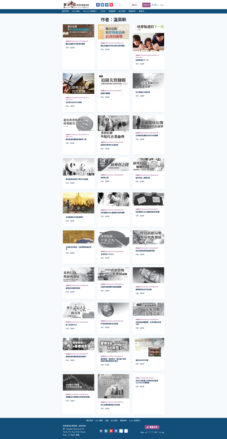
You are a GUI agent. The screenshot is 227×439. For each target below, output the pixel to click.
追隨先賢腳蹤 (105, 93)
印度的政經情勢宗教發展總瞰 (111, 287)
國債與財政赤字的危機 (144, 289)
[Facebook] (98, 5)
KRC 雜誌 (76, 11)
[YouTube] (111, 5)
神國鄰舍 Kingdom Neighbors (111, 91)
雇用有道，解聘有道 (143, 178)
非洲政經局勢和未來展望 (109, 324)
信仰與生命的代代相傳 (74, 102)
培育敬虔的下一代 (142, 60)
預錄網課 (112, 11)
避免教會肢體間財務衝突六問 (76, 139)
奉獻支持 (146, 5)
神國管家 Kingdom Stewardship (77, 41)
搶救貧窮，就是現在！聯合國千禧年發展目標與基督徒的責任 (113, 360)
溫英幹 (72, 48)
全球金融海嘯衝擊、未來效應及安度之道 (148, 323)
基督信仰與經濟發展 (73, 288)
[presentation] (78, 30)
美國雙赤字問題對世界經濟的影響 (78, 397)
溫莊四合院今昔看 (142, 360)
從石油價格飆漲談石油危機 (110, 405)
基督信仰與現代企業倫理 (109, 145)
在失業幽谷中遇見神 (143, 92)
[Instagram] (102, 5)
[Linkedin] (107, 5)
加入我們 (122, 11)
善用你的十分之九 (107, 254)
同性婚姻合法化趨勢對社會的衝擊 (113, 213)
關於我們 (65, 11)
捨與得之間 (105, 178)
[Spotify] (120, 5)
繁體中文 (134, 5)
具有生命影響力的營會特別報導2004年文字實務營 (147, 382)
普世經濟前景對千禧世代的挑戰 (77, 179)
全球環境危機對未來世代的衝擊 (147, 135)
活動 (107, 421)
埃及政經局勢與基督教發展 (145, 251)
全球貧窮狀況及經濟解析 (74, 217)
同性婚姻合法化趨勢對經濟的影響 (148, 212)
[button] (158, 5)
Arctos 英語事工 (90, 11)
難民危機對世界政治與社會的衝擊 (113, 46)
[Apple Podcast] (115, 5)
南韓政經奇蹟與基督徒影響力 (76, 357)
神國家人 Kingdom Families (145, 378)
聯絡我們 (132, 11)
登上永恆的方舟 (71, 325)
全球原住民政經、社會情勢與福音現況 (78, 248)
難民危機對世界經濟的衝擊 (75, 44)
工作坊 (102, 11)
